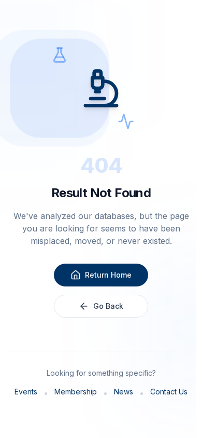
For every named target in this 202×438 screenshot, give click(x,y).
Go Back (108, 306)
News (123, 391)
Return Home (108, 274)
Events (26, 391)
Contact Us (168, 391)
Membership (75, 391)
